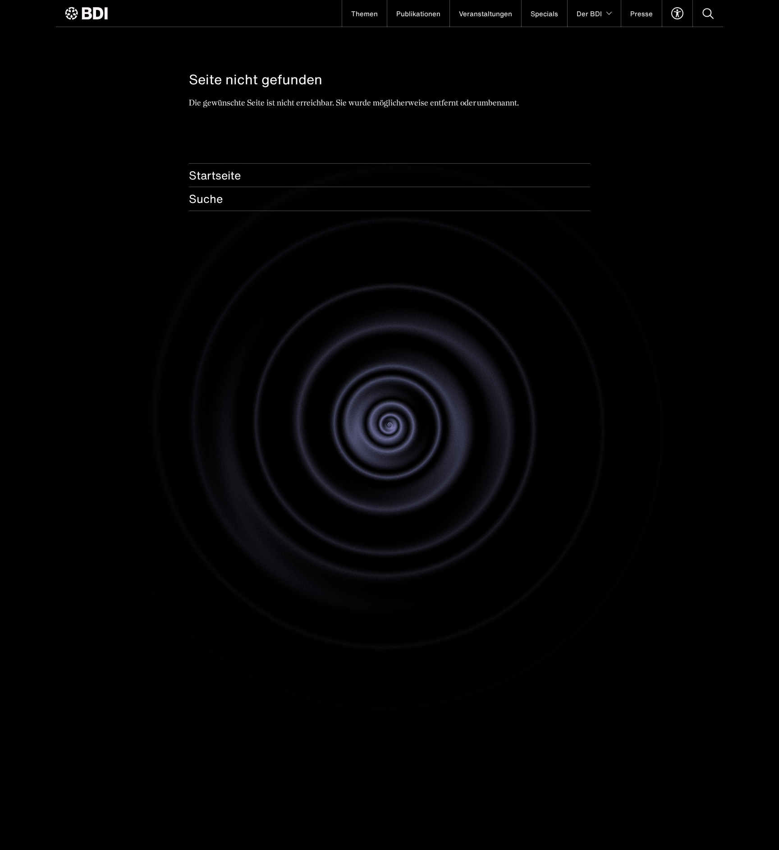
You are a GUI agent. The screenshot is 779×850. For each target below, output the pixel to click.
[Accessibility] (677, 13)
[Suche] (708, 13)
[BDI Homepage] (86, 13)
